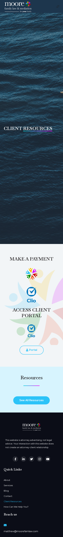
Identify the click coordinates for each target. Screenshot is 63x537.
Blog (6, 490)
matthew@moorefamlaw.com (21, 531)
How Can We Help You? (16, 506)
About (7, 480)
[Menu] (57, 6)
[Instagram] (39, 459)
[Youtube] (47, 459)
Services (8, 485)
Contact (8, 496)
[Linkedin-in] (23, 459)
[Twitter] (31, 459)
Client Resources (12, 501)
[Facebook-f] (15, 459)
